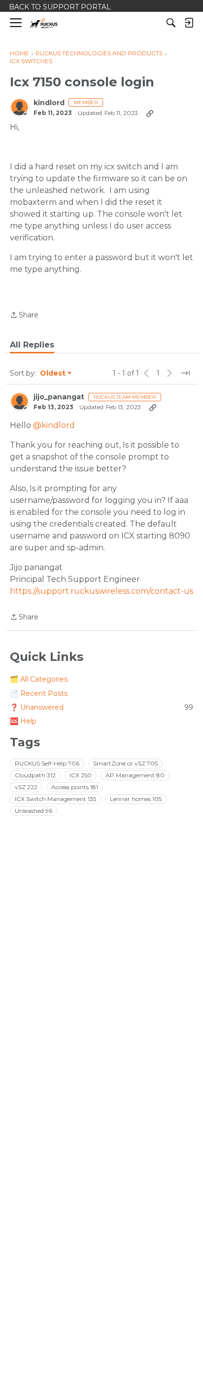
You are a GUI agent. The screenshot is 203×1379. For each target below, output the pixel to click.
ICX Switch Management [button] (55, 799)
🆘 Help (23, 721)
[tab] (32, 345)
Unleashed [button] (33, 810)
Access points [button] (74, 787)
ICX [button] (80, 775)
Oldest (53, 374)
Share (24, 315)
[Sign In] (189, 23)
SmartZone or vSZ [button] (125, 763)
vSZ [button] (26, 787)
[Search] (171, 23)
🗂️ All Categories (39, 679)
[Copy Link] (150, 113)
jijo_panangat (59, 397)
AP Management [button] (135, 775)
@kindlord (54, 425)
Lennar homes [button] (136, 799)
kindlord (49, 103)
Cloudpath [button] (35, 775)
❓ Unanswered (101, 707)
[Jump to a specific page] (185, 373)
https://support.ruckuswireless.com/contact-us (101, 591)
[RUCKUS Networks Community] (44, 23)
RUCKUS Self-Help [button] (47, 763)
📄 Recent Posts (39, 693)
